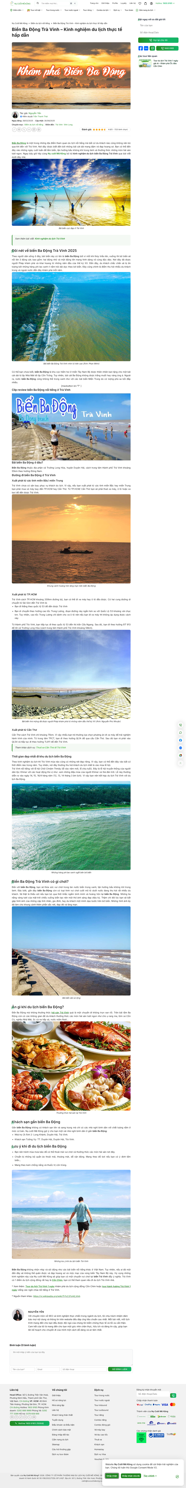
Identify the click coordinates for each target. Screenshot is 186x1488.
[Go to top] (180, 763)
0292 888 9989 (24, 1410)
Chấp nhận (112, 1476)
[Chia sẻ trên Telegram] (39, 129)
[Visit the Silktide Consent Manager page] (177, 1477)
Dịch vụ (117, 10)
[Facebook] (140, 48)
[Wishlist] (139, 3)
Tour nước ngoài (71, 10)
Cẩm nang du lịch (146, 10)
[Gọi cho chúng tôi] (30, 1417)
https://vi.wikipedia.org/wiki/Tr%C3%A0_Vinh (56, 1296)
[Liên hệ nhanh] (152, 48)
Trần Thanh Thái (40, 116)
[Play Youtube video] (71, 426)
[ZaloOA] (146, 48)
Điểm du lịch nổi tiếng (40, 23)
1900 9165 (169, 48)
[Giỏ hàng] (145, 3)
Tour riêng (87, 10)
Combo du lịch (103, 10)
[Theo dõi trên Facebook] (12, 1417)
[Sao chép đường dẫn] (14, 129)
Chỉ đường (24, 1401)
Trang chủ (94, 3)
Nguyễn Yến (35, 113)
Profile (115, 3)
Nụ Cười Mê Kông (20, 23)
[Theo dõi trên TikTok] (21, 1417)
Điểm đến (17, 10)
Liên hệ (132, 3)
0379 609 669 (32, 1413)
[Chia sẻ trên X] (24, 129)
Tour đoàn (129, 10)
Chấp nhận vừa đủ (131, 1476)
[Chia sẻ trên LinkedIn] (34, 129)
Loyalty (123, 3)
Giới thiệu (105, 3)
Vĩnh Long (68, 125)
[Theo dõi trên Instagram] (16, 1417)
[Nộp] (37, 3)
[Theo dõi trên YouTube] (34, 1417)
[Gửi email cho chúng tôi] (25, 1417)
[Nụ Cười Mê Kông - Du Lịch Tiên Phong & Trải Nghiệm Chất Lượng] (20, 3)
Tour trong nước (52, 10)
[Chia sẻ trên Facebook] (19, 129)
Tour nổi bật (35, 10)
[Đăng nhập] (151, 3)
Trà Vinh (59, 125)
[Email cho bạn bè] (29, 129)
